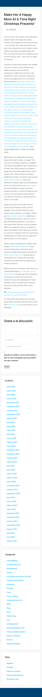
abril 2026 (11, 395)
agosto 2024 (12, 462)
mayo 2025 (11, 430)
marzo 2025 (11, 438)
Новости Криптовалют (16, 632)
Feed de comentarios (15, 675)
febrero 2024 (12, 478)
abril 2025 (11, 434)
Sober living (11, 616)
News (9, 608)
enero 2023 (11, 509)
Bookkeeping (12, 569)
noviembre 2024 (13, 454)
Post (8, 612)
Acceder (10, 667)
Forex (9, 592)
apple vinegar (31, 185)
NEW (8, 604)
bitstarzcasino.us (14, 565)
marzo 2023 (11, 501)
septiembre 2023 (13, 494)
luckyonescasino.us (14, 600)
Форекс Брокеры (13, 644)
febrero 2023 (12, 505)
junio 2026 (11, 387)
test (8, 620)
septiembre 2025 (13, 414)
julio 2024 (11, 466)
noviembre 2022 (13, 517)
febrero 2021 (12, 541)
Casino (9, 572)
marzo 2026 (11, 399)
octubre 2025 (12, 411)
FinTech (10, 588)
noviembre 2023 (13, 486)
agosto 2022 (12, 529)
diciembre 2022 (13, 513)
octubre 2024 (12, 458)
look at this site (13, 305)
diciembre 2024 (13, 450)
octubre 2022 (12, 521)
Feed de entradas (13, 671)
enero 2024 (11, 482)
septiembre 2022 (13, 525)
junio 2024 (11, 470)
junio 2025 (11, 426)
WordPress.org (12, 679)
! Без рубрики (12, 561)
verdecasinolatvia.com (16, 628)
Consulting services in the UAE (19, 576)
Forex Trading (12, 596)
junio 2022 (11, 537)
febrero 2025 (12, 442)
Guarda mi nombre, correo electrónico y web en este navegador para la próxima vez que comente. (20, 358)
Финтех (10, 640)
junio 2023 (11, 497)
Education (11, 584)
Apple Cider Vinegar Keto (13, 180)
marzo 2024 (11, 474)
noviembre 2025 (13, 407)
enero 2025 (11, 446)
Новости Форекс (13, 636)
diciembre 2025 (13, 403)
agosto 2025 (12, 418)
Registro (10, 663)
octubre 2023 (12, 490)
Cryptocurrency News (15, 580)
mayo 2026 (11, 391)
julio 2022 (11, 533)
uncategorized (12, 624)
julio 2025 (11, 422)
